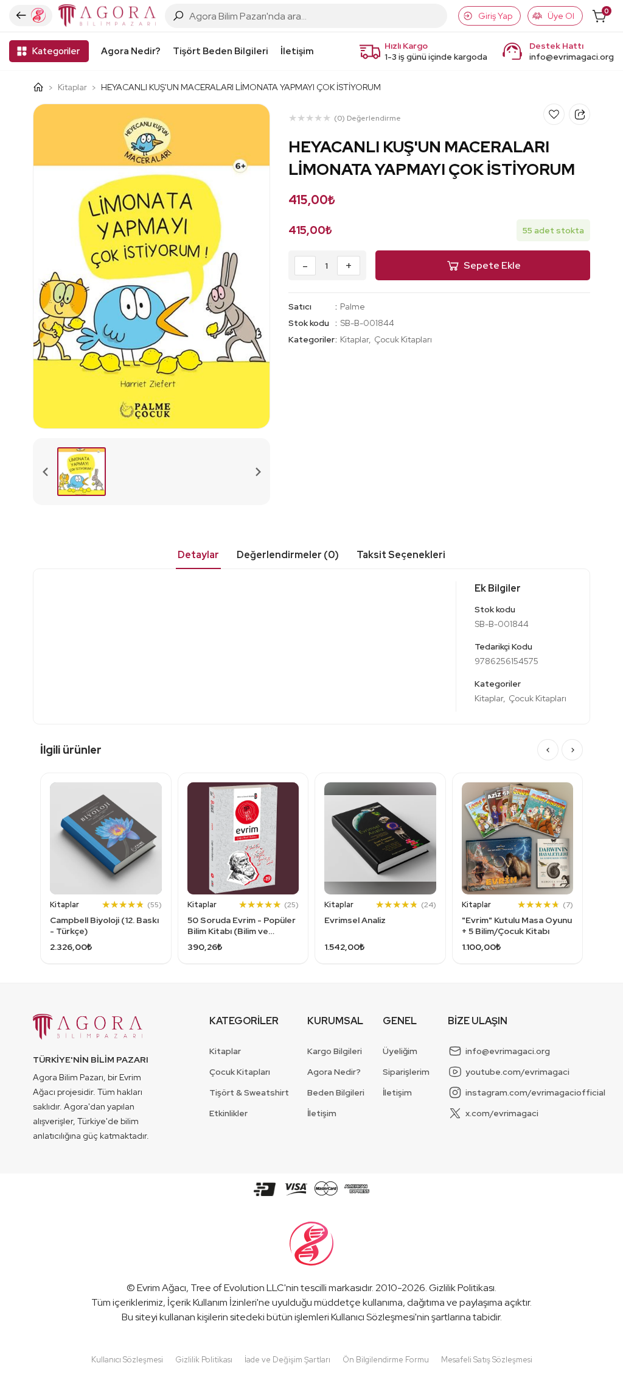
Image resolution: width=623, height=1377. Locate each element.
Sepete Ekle (492, 265)
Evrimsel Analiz (355, 920)
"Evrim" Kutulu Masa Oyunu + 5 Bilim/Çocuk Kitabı (517, 925)
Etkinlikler (228, 1113)
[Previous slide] (45, 471)
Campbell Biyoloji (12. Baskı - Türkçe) (104, 925)
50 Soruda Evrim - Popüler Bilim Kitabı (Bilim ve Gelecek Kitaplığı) (241, 925)
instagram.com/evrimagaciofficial (535, 1092)
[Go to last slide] (548, 749)
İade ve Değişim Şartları (287, 1359)
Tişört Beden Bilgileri (220, 51)
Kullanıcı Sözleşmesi (373, 1317)
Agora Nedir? (131, 51)
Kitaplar (72, 87)
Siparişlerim (406, 1071)
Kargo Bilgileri (334, 1051)
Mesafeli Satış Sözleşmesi (486, 1359)
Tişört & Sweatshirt (249, 1092)
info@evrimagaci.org (571, 56)
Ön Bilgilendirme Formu (386, 1359)
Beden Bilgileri (335, 1092)
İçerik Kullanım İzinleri (212, 1302)
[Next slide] (257, 471)
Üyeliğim (400, 1051)
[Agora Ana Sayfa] (43, 87)
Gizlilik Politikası (462, 1287)
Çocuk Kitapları (403, 339)
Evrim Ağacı (161, 1287)
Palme (352, 306)
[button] (81, 471)
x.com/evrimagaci (501, 1113)
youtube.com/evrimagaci (517, 1071)
